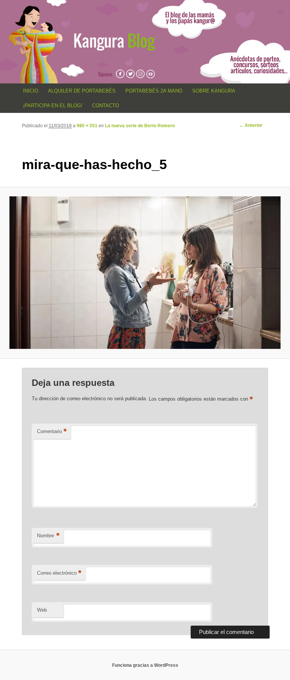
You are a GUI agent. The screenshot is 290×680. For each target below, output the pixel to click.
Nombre (48, 535)
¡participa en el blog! (52, 105)
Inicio (30, 91)
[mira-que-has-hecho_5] (145, 272)
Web (42, 610)
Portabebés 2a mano (153, 91)
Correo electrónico (59, 573)
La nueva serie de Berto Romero (140, 125)
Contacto (105, 105)
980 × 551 (87, 125)
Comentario (52, 431)
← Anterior (250, 125)
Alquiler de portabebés (82, 91)
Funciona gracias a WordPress (145, 665)
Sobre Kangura (213, 91)
